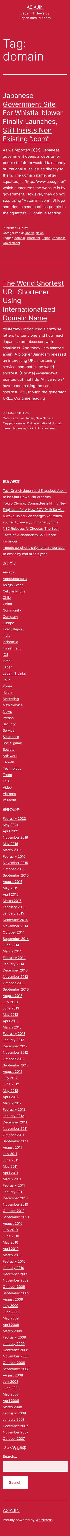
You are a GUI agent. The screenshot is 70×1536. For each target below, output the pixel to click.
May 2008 (11, 1394)
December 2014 (15, 920)
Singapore (11, 737)
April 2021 (10, 831)
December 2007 (15, 1426)
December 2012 (15, 1046)
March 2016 (12, 850)
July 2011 (10, 1154)
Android (9, 572)
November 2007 (15, 1432)
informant (33, 238)
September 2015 (16, 875)
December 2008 (15, 1350)
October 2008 (14, 1363)
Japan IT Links (14, 673)
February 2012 (14, 1109)
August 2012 (12, 1071)
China (7, 604)
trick (30, 428)
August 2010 (12, 1223)
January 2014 (13, 964)
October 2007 (14, 1438)
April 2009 (11, 1325)
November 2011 (15, 1128)
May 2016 (10, 844)
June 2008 (11, 1388)
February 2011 (14, 1185)
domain (19, 238)
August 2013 (12, 996)
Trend (7, 775)
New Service (44, 418)
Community (12, 610)
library (8, 692)
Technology (12, 768)
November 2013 (15, 977)
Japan (29, 233)
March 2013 (12, 1027)
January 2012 (13, 1116)
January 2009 (14, 1344)
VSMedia (10, 800)
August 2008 (13, 1375)
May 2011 (10, 1166)
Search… (10, 1456)
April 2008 (11, 1401)
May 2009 (11, 1318)
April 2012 (10, 1097)
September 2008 (16, 1369)
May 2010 (10, 1242)
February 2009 (14, 1337)
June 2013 (11, 1008)
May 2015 (10, 888)
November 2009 (16, 1280)
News (39, 233)
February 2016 (14, 856)
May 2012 (10, 1091)
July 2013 (10, 1002)
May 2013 (10, 1014)
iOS (5, 654)
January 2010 (13, 1268)
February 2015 (14, 907)
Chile (7, 597)
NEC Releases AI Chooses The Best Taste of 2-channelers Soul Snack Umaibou (31, 535)
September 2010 (16, 1217)
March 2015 (12, 901)
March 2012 (12, 1103)
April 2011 (10, 1173)
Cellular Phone (14, 591)
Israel (7, 661)
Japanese (19, 428)
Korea (7, 686)
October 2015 (13, 869)
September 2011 (15, 1141)
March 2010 (12, 1255)
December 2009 (15, 1274)
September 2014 (16, 939)
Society (9, 749)
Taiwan (8, 762)
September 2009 (16, 1293)
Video (7, 787)
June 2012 (11, 1084)
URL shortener (45, 428)
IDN (29, 423)
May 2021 (10, 825)
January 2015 (13, 913)
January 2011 (13, 1192)
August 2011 (12, 1147)
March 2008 (12, 1407)
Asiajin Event (13, 585)
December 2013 (15, 970)
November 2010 (15, 1204)
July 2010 (10, 1230)
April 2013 (10, 1021)
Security (9, 724)
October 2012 (13, 1059)
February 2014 (14, 958)
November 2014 (15, 926)
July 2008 (10, 1381)
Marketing (11, 699)
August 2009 (13, 1299)
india (6, 635)
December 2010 (15, 1198)
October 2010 (13, 1211)
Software (10, 756)
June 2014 (11, 945)
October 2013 (13, 983)
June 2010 (11, 1236)
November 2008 (16, 1356)
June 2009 (11, 1312)
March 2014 (12, 951)
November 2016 (15, 837)
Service (8, 730)
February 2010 (14, 1261)
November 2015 (15, 863)
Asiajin (35, 7)
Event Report (13, 629)
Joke (6, 680)
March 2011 (12, 1179)
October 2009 (14, 1287)
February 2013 (14, 1034)
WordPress (43, 1520)
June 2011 (10, 1160)
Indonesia (10, 642)
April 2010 (10, 1249)
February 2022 (14, 818)
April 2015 (10, 894)
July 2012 (10, 1078)
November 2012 (15, 1052)
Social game (12, 743)
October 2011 (13, 1135)
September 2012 (16, 1065)
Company (10, 617)
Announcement (15, 579)
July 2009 (10, 1306)
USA (6, 781)
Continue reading (46, 213)
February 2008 (14, 1413)
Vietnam (9, 794)
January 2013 (13, 1040)
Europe (8, 623)
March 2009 (12, 1331)
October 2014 (14, 932)
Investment (12, 648)
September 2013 (16, 989)
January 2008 (14, 1419)
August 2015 (12, 882)
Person (8, 718)
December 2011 (15, 1122)
